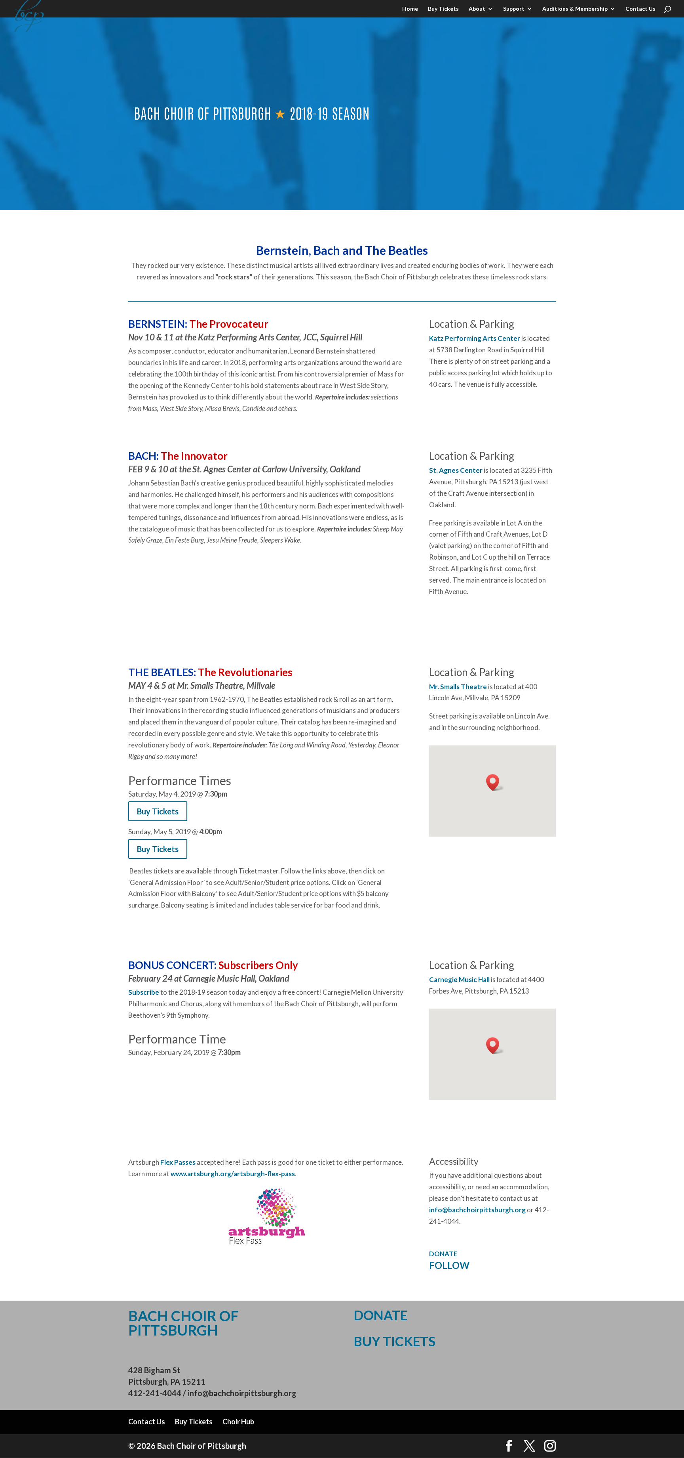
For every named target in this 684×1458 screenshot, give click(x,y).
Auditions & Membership (575, 9)
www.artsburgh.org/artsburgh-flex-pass (233, 1173)
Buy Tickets (443, 9)
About (477, 9)
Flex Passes (178, 1162)
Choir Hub (238, 1421)
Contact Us (640, 9)
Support (513, 9)
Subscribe (143, 992)
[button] (495, 782)
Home (410, 9)
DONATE (443, 1254)
